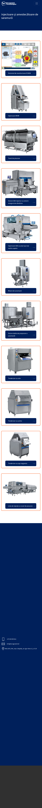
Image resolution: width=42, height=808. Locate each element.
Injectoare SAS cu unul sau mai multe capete (18, 247)
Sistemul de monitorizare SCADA (19, 73)
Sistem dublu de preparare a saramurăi (17, 334)
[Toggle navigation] (37, 3)
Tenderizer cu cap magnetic (17, 463)
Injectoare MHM (13, 116)
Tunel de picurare (14, 158)
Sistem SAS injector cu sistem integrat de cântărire (18, 202)
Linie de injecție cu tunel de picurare (20, 506)
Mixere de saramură (15, 291)
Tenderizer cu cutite (15, 421)
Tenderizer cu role (14, 378)
